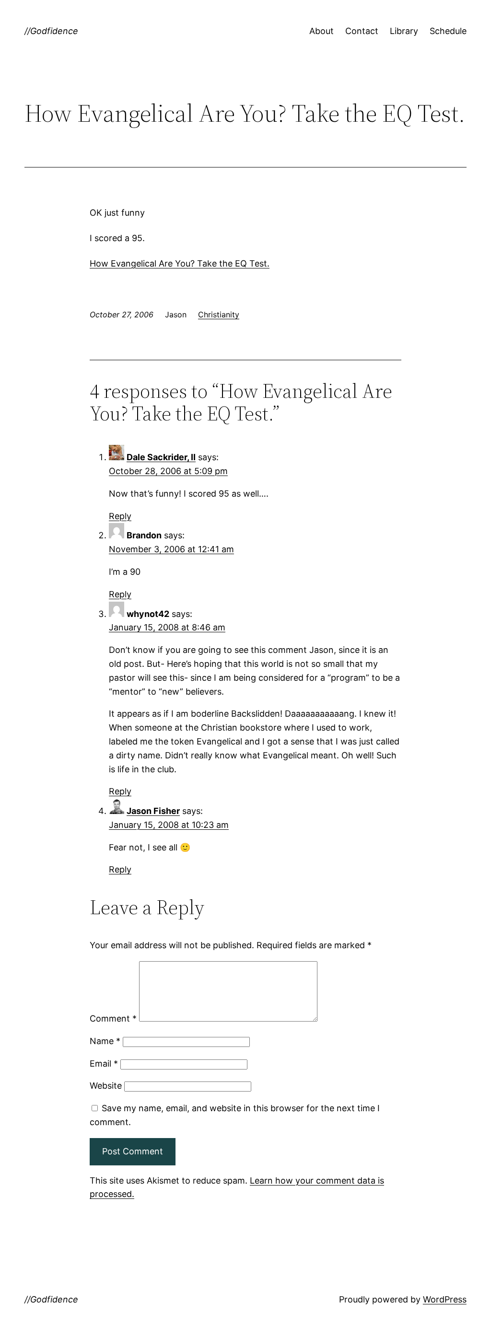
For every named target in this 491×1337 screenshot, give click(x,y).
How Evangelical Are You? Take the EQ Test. (179, 263)
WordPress (445, 1299)
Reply (120, 516)
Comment (113, 1018)
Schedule (448, 31)
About (321, 31)
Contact (361, 31)
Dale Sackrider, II (161, 457)
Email (104, 1063)
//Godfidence (51, 31)
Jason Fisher (153, 811)
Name (105, 1041)
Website (106, 1086)
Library (404, 31)
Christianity (218, 314)
